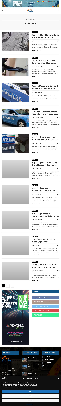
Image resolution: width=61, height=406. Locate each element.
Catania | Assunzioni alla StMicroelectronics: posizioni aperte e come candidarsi (33, 365)
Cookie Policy (30, 404)
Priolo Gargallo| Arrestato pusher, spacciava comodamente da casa (44, 240)
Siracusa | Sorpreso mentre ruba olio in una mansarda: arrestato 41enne (44, 112)
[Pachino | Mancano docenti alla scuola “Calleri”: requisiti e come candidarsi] (24, 374)
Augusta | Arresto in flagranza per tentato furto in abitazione (45, 215)
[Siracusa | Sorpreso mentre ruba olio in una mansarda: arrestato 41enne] (15, 118)
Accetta (30, 391)
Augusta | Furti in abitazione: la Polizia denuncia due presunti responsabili (45, 36)
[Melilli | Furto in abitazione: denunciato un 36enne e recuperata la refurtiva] (15, 67)
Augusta (34, 32)
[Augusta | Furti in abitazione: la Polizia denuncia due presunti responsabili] (15, 41)
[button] (58, 378)
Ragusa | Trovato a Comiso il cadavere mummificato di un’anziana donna (45, 87)
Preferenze (30, 400)
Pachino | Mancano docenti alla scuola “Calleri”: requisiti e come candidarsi (33, 373)
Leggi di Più (35, 50)
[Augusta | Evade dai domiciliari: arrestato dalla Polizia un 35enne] (15, 194)
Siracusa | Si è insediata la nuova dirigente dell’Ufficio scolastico (33, 358)
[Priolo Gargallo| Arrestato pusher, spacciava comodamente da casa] (15, 245)
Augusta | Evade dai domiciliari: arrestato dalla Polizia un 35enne (44, 189)
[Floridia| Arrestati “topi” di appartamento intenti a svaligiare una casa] (15, 271)
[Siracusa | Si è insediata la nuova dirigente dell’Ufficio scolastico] (24, 360)
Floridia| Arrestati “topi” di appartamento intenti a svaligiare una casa (44, 266)
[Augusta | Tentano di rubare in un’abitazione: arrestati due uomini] (15, 143)
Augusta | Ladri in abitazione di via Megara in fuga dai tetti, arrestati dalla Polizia (45, 163)
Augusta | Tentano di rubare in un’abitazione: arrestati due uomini (45, 138)
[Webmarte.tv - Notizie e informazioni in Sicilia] (30, 10)
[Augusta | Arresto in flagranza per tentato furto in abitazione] (15, 220)
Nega (30, 396)
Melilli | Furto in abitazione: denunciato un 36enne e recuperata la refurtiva (44, 61)
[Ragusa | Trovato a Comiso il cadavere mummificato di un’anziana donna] (15, 92)
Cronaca (34, 57)
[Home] (26, 19)
